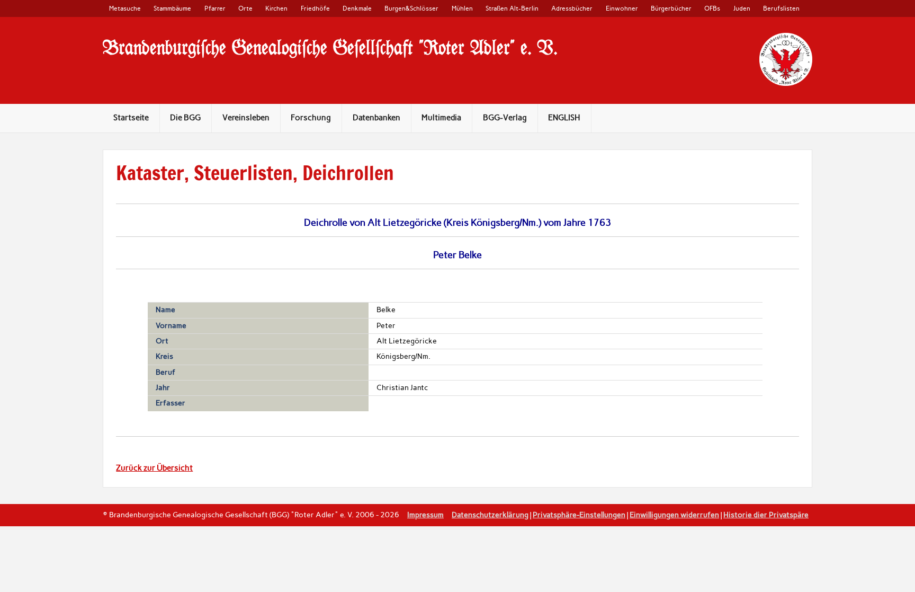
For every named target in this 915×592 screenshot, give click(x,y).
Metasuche (125, 8)
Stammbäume (172, 8)
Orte (245, 8)
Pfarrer (215, 8)
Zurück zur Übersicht (154, 468)
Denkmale (357, 8)
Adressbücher (572, 8)
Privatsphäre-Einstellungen (579, 514)
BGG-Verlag (505, 117)
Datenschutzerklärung (490, 514)
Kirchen (276, 8)
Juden (741, 8)
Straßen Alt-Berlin (512, 8)
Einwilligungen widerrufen (674, 514)
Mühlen (462, 8)
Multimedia (441, 117)
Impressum (425, 514)
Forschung (311, 117)
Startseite (131, 117)
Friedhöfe (315, 8)
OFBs (712, 8)
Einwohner (622, 8)
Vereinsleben (246, 117)
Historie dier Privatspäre (766, 514)
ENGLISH (564, 117)
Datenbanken (376, 117)
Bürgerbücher (671, 8)
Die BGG (185, 117)
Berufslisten (781, 8)
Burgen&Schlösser (411, 8)
